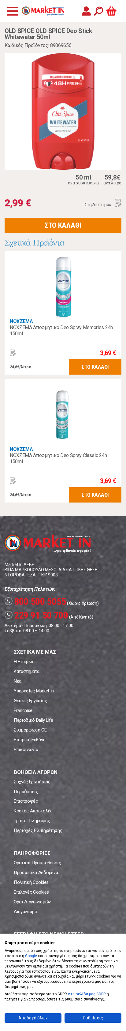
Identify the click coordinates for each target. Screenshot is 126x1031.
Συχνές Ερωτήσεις (32, 782)
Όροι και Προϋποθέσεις (37, 863)
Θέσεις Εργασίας (30, 700)
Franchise (23, 710)
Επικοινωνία (26, 749)
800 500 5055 (36, 601)
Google (31, 956)
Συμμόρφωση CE (30, 730)
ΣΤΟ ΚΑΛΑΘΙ (63, 225)
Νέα (17, 681)
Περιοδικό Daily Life (33, 720)
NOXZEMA (21, 321)
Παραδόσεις (26, 791)
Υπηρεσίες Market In (34, 691)
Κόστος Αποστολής (33, 811)
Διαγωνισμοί (26, 911)
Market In (42, 11)
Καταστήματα (26, 671)
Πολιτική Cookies (31, 882)
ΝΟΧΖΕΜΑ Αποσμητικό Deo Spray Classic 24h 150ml (58, 458)
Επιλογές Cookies (31, 892)
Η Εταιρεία (24, 661)
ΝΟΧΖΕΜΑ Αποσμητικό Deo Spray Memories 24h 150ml (61, 330)
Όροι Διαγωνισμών (32, 902)
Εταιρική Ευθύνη (29, 739)
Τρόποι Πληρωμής (32, 820)
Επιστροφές (26, 801)
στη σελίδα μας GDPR (87, 994)
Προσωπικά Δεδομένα (36, 872)
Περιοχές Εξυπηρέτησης (38, 830)
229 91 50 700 (37, 615)
